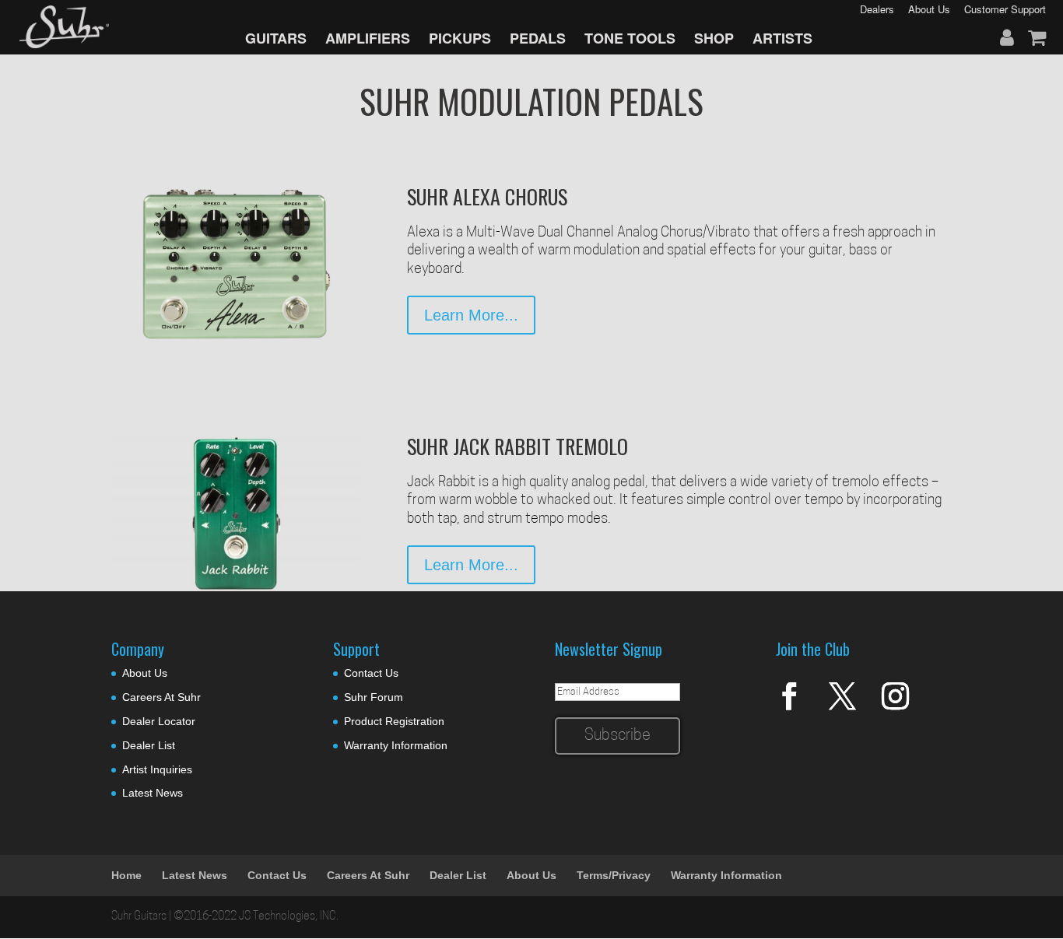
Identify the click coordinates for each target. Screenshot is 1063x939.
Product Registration (394, 721)
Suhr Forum (373, 697)
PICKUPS (460, 38)
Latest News (152, 793)
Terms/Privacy (614, 875)
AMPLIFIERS (367, 38)
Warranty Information (395, 745)
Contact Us (371, 673)
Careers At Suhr (161, 697)
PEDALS (538, 38)
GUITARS (276, 38)
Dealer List (148, 745)
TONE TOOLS (629, 38)
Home (126, 875)
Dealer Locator (158, 721)
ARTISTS (782, 38)
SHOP (714, 38)
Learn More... (471, 315)
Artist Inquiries (157, 769)
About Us (144, 673)
